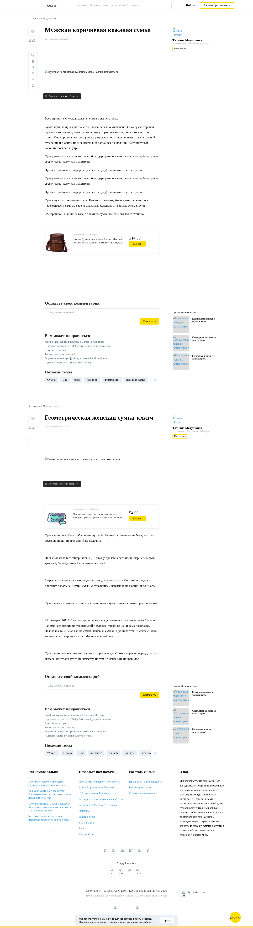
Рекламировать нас (140, 787)
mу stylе (130, 753)
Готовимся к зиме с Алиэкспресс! (202, 357)
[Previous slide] (49, 380)
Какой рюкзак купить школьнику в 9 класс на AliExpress (74, 342)
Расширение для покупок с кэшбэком (101, 799)
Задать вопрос (87, 816)
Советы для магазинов (142, 793)
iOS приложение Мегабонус (95, 793)
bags (77, 379)
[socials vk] (113, 873)
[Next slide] (155, 380)
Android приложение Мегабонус (98, 787)
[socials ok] (122, 873)
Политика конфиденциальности (147, 895)
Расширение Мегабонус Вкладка (98, 805)
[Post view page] (181, 324)
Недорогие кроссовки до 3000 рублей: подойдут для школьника (78, 346)
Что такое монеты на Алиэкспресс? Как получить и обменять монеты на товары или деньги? (49, 807)
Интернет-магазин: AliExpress (86, 234)
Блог (81, 828)
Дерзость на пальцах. (56, 350)
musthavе (96, 753)
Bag (65, 379)
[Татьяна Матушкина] (179, 31)
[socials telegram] (139, 873)
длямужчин (111, 379)
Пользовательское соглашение (105, 895)
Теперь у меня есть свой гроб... (61, 354)
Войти (190, 5)
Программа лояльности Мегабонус (99, 781)
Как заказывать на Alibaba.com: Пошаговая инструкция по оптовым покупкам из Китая (49, 794)
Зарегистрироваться (217, 5)
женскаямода (150, 753)
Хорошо (166, 920)
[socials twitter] (130, 873)
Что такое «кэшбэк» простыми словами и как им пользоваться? (47, 783)
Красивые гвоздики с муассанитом (203, 320)
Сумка (67, 753)
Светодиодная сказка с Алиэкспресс (204, 338)
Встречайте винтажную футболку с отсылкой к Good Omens (76, 358)
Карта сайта (86, 834)
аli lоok (113, 753)
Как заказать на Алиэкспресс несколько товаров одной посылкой (49, 818)
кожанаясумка (135, 379)
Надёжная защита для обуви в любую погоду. (68, 362)
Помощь (84, 810)
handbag (92, 379)
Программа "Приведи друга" (146, 781)
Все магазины (87, 822)
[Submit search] (168, 5)
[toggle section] (53, 830)
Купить (137, 243)
